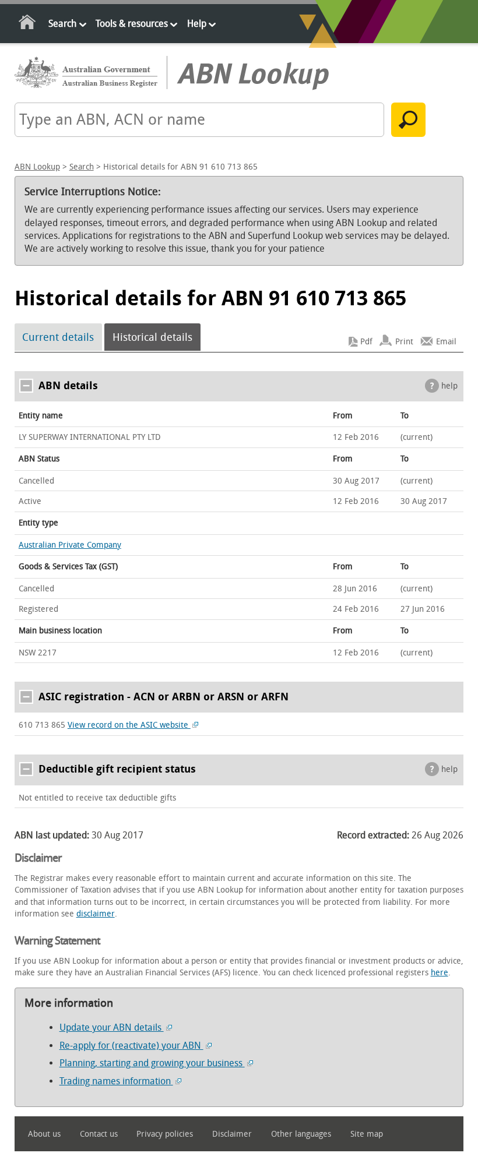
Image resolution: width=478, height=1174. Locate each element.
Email (446, 342)
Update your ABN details (111, 1027)
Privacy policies (164, 1134)
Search (62, 23)
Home (28, 24)
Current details (58, 337)
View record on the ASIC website (129, 725)
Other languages (301, 1134)
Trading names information (116, 1081)
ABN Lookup (37, 167)
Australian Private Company (70, 545)
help (449, 386)
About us (44, 1134)
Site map (366, 1134)
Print (404, 342)
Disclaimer (232, 1134)
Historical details (152, 337)
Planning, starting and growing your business (152, 1063)
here (439, 973)
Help (196, 23)
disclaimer (95, 914)
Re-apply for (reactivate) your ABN (131, 1045)
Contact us (99, 1134)
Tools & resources (132, 23)
